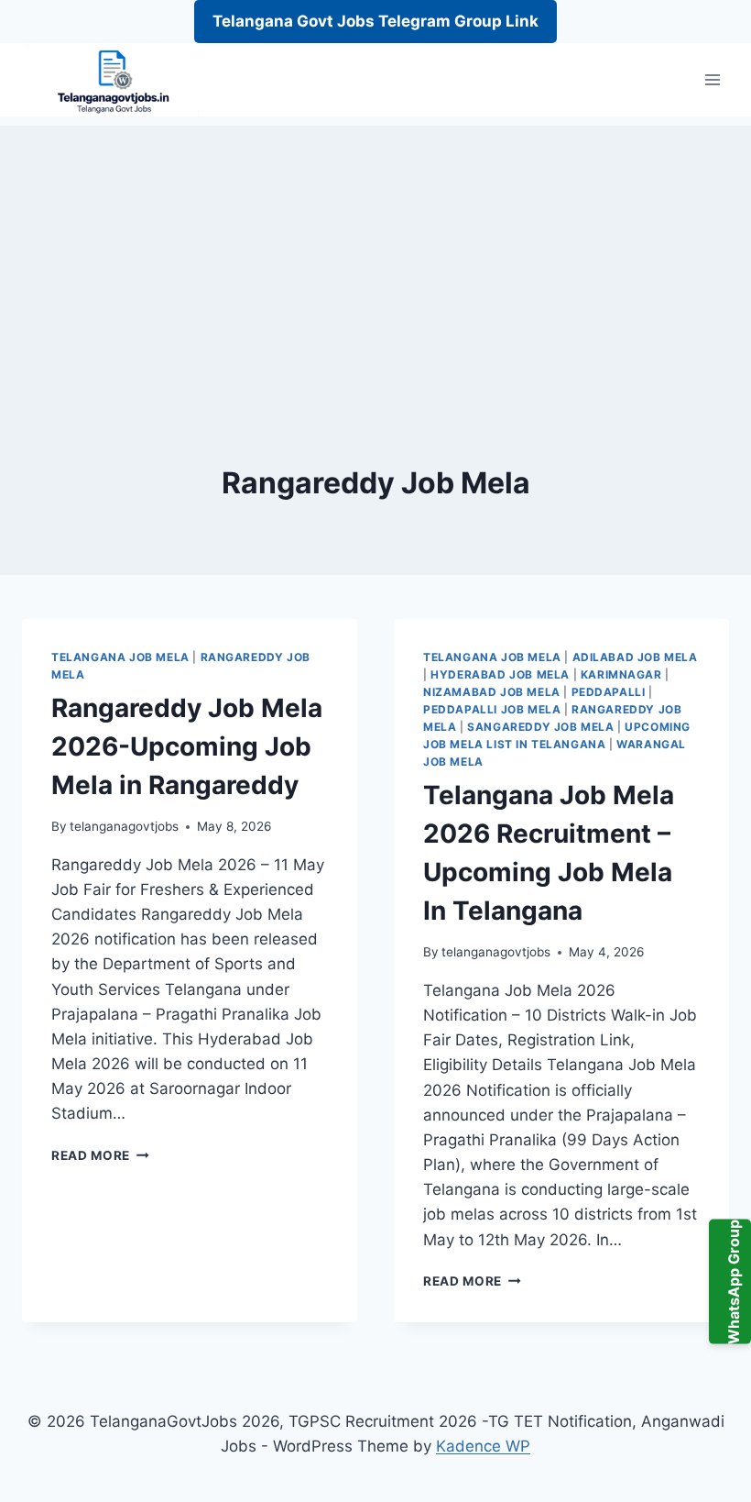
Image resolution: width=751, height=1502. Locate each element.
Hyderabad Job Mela (500, 674)
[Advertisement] (375, 254)
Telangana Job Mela (120, 657)
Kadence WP (483, 1446)
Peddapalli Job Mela (492, 709)
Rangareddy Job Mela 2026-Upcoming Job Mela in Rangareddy (186, 746)
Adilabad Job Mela (635, 657)
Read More (100, 1155)
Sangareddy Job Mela (540, 727)
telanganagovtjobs (124, 826)
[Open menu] (712, 80)
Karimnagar (621, 674)
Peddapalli (608, 692)
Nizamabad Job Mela (492, 692)
